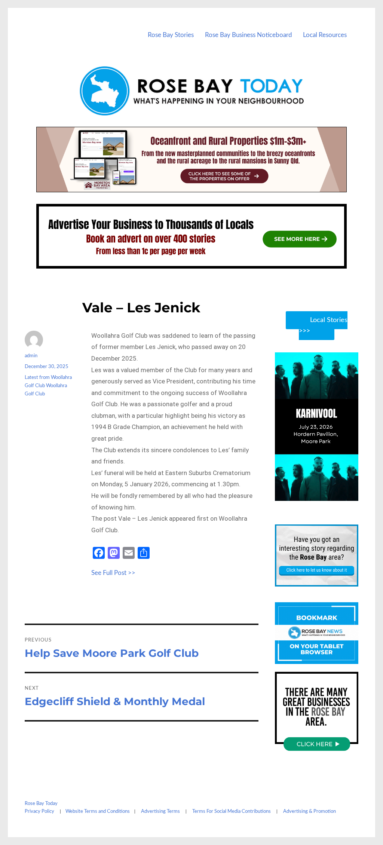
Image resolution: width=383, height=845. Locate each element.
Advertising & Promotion (309, 811)
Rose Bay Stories (171, 35)
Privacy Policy (39, 811)
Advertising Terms (160, 811)
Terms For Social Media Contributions (231, 811)
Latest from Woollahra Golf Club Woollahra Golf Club (48, 386)
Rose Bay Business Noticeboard (248, 35)
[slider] (323, 494)
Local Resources (325, 35)
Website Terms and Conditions (97, 811)
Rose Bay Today (41, 803)
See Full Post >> (113, 573)
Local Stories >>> (323, 325)
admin (31, 355)
